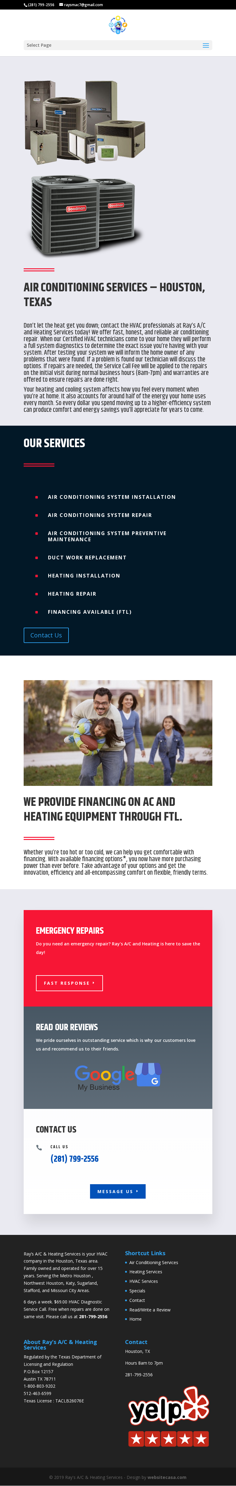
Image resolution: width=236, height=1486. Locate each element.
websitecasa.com (167, 1477)
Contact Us (46, 635)
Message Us (115, 1191)
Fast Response (67, 983)
